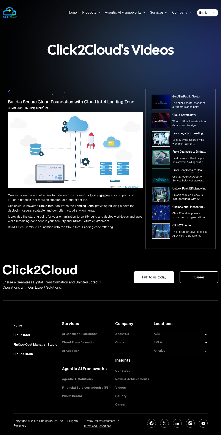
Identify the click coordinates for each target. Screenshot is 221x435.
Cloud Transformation (79, 342)
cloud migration (99, 195)
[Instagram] (190, 423)
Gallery (120, 396)
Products (89, 12)
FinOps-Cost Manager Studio (35, 344)
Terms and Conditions (97, 426)
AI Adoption (71, 351)
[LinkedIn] (177, 423)
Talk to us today (154, 277)
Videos (120, 387)
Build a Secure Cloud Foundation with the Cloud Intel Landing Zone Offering (60, 227)
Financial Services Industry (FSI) (86, 387)
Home (72, 12)
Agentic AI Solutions (77, 379)
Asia (157, 333)
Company (179, 12)
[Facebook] (151, 423)
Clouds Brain (23, 354)
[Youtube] (203, 423)
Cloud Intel (46, 206)
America (159, 350)
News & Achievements (132, 379)
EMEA (158, 342)
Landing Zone (84, 206)
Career (199, 277)
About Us (122, 334)
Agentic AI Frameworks (123, 12)
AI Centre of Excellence (80, 334)
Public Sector (72, 396)
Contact (121, 342)
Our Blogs (122, 370)
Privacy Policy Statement (99, 420)
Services (157, 12)
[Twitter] (164, 423)
